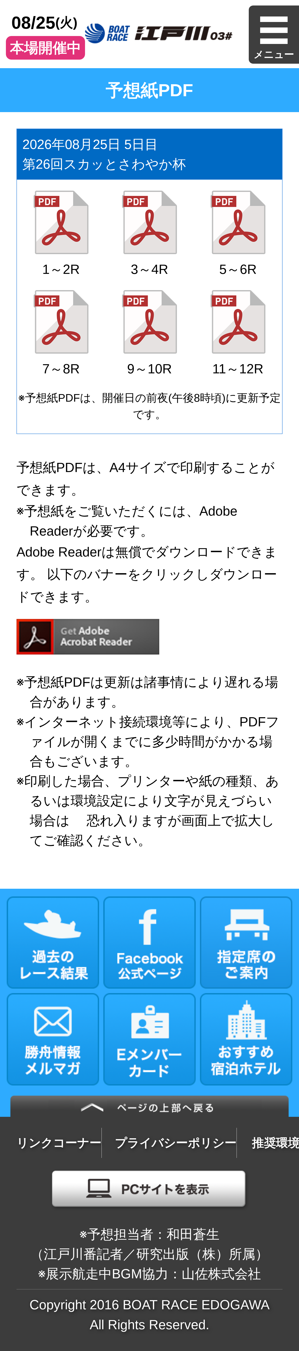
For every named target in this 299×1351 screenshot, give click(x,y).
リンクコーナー (58, 1143)
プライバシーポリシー (176, 1143)
